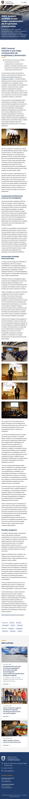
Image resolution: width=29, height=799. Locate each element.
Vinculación (19, 625)
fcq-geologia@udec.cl (6, 787)
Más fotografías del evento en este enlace (12, 615)
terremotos (5, 631)
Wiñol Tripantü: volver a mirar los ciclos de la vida (12, 741)
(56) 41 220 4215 (8, 768)
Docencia (12, 622)
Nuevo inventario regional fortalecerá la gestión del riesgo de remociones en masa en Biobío (12, 710)
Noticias (7, 8)
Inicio (2, 8)
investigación (19, 628)
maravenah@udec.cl (9, 771)
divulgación (11, 628)
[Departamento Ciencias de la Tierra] (7, 2)
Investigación (5, 625)
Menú (25, 2)
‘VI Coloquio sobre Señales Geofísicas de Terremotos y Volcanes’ (13, 77)
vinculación (12, 631)
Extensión (18, 622)
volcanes (20, 631)
